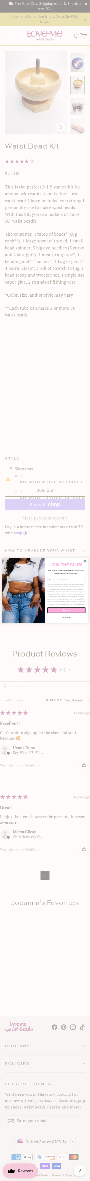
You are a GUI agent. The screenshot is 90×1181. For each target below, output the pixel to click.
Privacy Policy (66, 604)
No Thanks (66, 617)
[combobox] (51, 579)
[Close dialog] (85, 561)
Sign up (66, 610)
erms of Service (79, 604)
